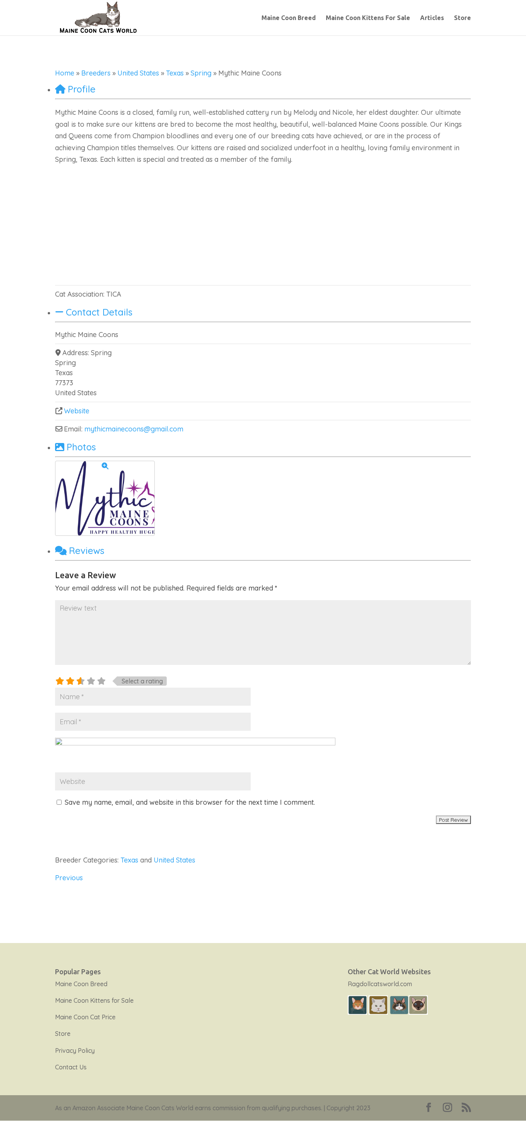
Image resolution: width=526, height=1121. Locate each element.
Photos (81, 447)
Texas (175, 73)
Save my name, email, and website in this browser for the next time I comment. (190, 802)
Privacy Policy (75, 1050)
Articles (432, 18)
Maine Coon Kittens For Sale (368, 18)
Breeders (96, 73)
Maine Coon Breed (288, 18)
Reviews (86, 550)
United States (138, 73)
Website (76, 410)
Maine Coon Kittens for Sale (94, 1000)
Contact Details (99, 312)
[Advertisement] (263, 223)
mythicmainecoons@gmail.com (133, 429)
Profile (81, 89)
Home (64, 73)
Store (462, 18)
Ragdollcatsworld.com (380, 984)
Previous (69, 877)
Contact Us (71, 1067)
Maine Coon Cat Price (85, 1017)
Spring (201, 73)
